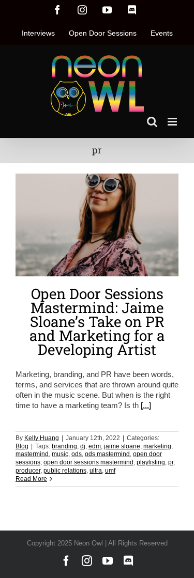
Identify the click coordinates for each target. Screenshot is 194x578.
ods (76, 454)
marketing (157, 446)
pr (170, 462)
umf (110, 470)
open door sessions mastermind (88, 462)
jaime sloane (122, 446)
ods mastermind (107, 454)
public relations (64, 470)
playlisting (151, 462)
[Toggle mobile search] (152, 121)
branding (64, 446)
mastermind (32, 454)
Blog (22, 446)
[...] (146, 405)
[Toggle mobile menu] (173, 121)
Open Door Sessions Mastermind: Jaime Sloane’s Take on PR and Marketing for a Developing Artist (97, 321)
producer (28, 470)
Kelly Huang (41, 438)
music (60, 454)
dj (82, 446)
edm (94, 446)
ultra (95, 470)
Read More (31, 478)
